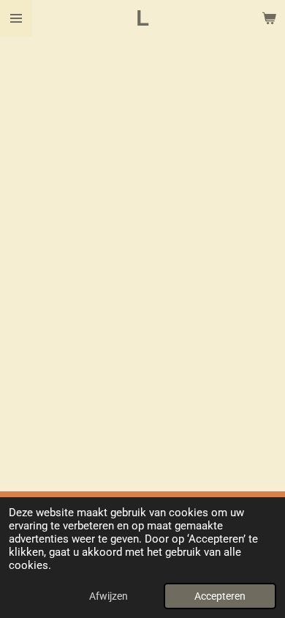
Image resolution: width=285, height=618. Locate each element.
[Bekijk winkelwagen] (269, 18)
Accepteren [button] (220, 596)
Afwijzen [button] (108, 596)
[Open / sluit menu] (16, 18)
